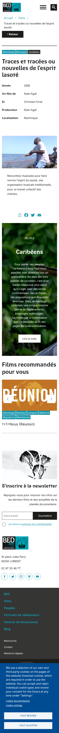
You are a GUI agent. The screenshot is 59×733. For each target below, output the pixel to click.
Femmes (21, 412)
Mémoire (44, 412)
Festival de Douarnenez (21, 622)
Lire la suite (29, 338)
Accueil (8, 18)
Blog (7, 629)
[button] (8, 399)
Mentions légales (13, 653)
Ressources (10, 640)
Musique (21, 52)
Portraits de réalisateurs (21, 615)
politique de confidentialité (36, 524)
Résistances (23, 417)
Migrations (9, 417)
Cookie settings (14, 705)
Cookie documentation (18, 700)
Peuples (9, 608)
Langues (32, 412)
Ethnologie (9, 52)
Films (22, 18)
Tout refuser (28, 715)
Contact (8, 647)
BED (7, 594)
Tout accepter (28, 725)
